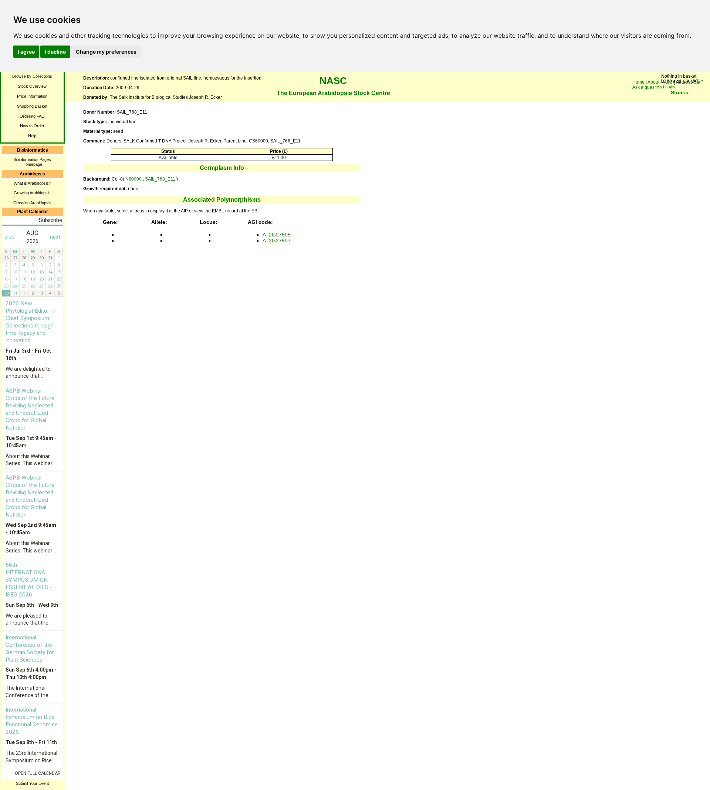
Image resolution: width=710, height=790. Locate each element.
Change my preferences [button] (106, 51)
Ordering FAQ (32, 116)
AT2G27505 (277, 235)
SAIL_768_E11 (160, 179)
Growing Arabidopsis (32, 193)
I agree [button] (26, 51)
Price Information (32, 96)
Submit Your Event (32, 783)
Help (32, 136)
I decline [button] (55, 51)
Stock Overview (32, 86)
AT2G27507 (277, 240)
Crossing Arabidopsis (32, 203)
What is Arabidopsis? (32, 183)
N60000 (133, 179)
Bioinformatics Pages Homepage (32, 162)
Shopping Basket (32, 106)
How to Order (32, 126)
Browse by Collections (32, 76)
